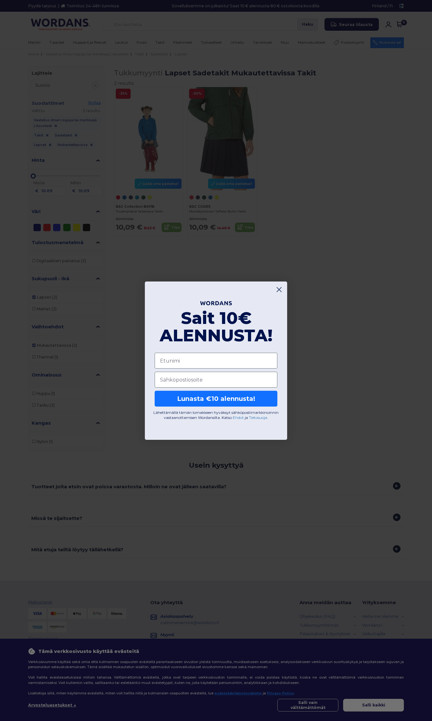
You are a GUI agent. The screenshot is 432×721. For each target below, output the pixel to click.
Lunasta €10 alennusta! (216, 398)
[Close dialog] (279, 289)
